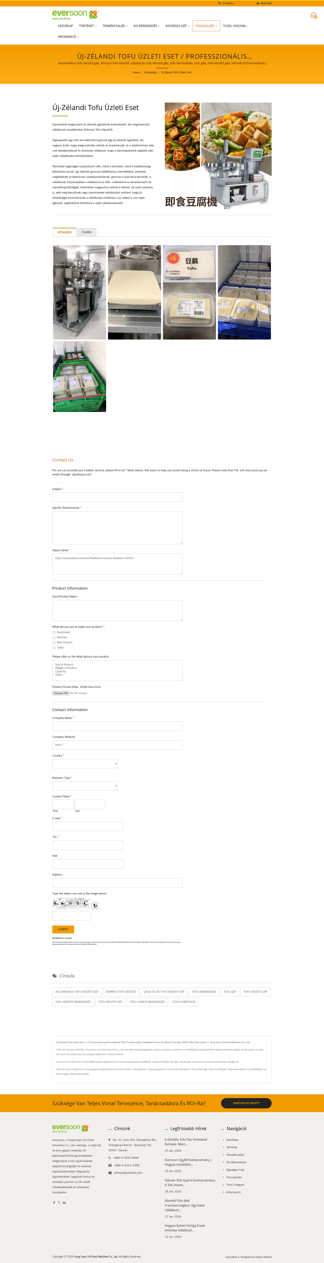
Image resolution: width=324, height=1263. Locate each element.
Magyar (266, 3)
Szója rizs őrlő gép (217, 1069)
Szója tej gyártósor (157, 1069)
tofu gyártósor (184, 1002)
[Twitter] (59, 1203)
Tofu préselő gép (199, 1069)
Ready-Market (263, 1257)
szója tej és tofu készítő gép (163, 992)
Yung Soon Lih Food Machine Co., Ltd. (96, 1257)
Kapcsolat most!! (246, 1103)
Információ (67, 37)
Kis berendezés (146, 26)
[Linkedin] (64, 1203)
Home (136, 72)
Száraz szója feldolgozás (178, 1069)
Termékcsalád (114, 26)
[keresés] (219, 3)
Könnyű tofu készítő (121, 1069)
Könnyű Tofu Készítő (121, 992)
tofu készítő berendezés (73, 1002)
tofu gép (230, 992)
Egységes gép (177, 26)
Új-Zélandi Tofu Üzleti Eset (176, 72)
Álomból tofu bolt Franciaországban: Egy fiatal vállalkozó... (185, 1205)
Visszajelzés (205, 26)
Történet (87, 26)
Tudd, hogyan (234, 26)
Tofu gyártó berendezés (147, 1002)
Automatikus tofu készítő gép (76, 992)
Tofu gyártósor (139, 1069)
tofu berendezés (204, 992)
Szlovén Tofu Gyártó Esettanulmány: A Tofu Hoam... (190, 1182)
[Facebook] (54, 1203)
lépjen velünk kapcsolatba (76, 1074)
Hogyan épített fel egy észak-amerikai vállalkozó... (185, 1228)
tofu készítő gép (255, 992)
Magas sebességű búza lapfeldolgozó (245, 1069)
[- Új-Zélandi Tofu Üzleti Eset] (79, 292)
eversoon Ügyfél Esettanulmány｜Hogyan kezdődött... (189, 1162)
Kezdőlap (65, 26)
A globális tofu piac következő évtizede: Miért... (186, 1141)
